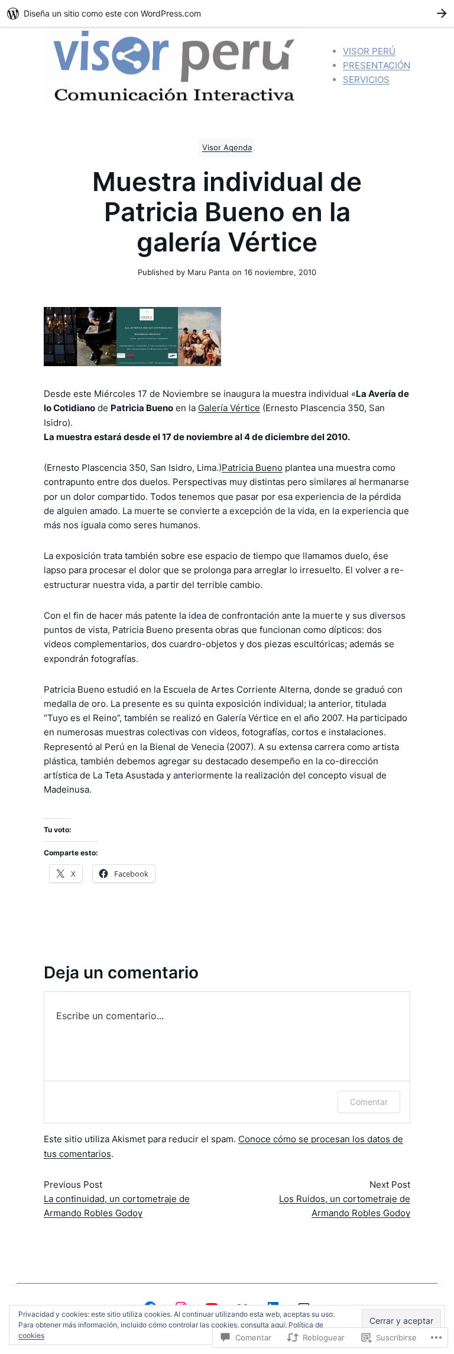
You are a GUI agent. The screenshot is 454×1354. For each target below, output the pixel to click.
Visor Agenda (227, 147)
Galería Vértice (229, 407)
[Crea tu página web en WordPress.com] (227, 13)
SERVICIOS (366, 79)
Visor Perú (369, 51)
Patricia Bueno (252, 467)
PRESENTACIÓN (376, 65)
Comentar (369, 1102)
